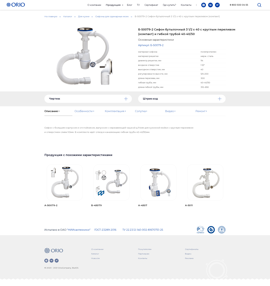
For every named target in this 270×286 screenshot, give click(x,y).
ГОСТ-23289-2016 (105, 229)
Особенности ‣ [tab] (84, 111)
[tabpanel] (135, 135)
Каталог (67, 16)
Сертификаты (191, 249)
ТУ (138, 5)
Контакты (186, 5)
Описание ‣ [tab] (52, 111)
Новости (95, 258)
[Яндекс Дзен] (203, 5)
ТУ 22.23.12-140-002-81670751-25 (142, 229)
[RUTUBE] (217, 5)
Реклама (189, 258)
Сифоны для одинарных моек (112, 16)
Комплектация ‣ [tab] (115, 111)
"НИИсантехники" (78, 229)
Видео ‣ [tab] (170, 111)
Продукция (113, 4)
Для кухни (83, 16)
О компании (94, 5)
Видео (188, 254)
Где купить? (169, 5)
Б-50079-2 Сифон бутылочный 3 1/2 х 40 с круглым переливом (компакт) (177, 16)
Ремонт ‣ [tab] (201, 111)
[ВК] (210, 5)
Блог (129, 5)
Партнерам (143, 254)
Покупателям (144, 249)
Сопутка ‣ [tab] (141, 111)
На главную (50, 16)
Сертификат (151, 5)
